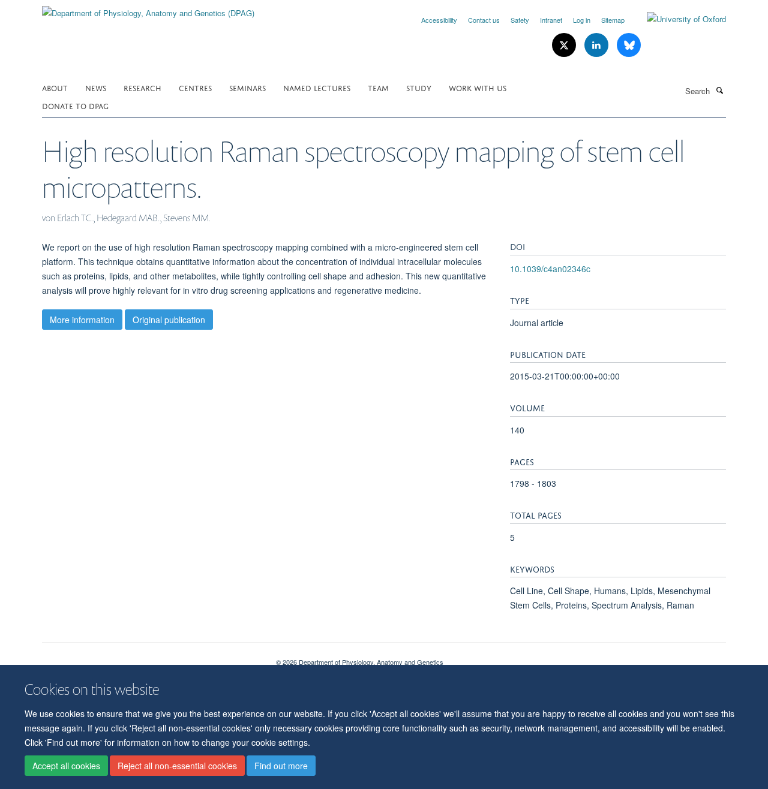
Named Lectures (316, 87)
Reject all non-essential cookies (177, 766)
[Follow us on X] (565, 45)
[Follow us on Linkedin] (597, 45)
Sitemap (613, 20)
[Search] (719, 90)
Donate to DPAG (75, 105)
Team (378, 87)
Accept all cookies (66, 766)
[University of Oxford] (677, 19)
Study (418, 87)
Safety (520, 20)
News (95, 87)
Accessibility (439, 20)
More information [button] (82, 320)
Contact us (484, 20)
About (55, 87)
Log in (581, 20)
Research (142, 87)
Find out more (281, 766)
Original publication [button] (169, 320)
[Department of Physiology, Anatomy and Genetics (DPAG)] (148, 8)
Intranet (551, 20)
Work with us (477, 87)
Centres (195, 87)
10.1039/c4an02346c (550, 269)
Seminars (247, 87)
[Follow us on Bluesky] (629, 45)
